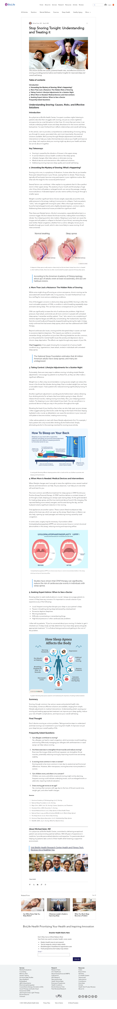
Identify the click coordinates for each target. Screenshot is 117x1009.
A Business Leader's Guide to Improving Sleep (58, 915)
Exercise (56, 12)
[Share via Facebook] (30, 884)
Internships (81, 983)
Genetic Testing (24, 975)
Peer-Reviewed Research (58, 989)
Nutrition (34, 12)
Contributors (82, 981)
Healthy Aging (77, 12)
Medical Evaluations (25, 970)
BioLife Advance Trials (57, 987)
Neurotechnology (56, 979)
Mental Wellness (45, 12)
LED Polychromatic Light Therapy (29, 992)
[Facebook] (83, 996)
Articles (80, 985)
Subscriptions (82, 979)
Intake (80, 970)
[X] (86, 996)
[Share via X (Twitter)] (33, 884)
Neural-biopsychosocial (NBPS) (60, 973)
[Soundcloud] (96, 996)
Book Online (82, 972)
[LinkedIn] (79, 996)
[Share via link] (41, 884)
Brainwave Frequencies (58, 983)
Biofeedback (23, 981)
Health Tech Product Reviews (86, 987)
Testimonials (82, 977)
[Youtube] (89, 996)
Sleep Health (66, 12)
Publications (55, 975)
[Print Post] (45, 884)
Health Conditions (56, 985)
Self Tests (81, 973)
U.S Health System (83, 975)
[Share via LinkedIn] (37, 884)
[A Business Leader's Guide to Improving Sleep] (58, 904)
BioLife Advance (24, 994)
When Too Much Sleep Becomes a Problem (82, 915)
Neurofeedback (24, 979)
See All (94, 895)
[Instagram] (92, 996)
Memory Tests (24, 973)
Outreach (22, 996)
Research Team (55, 970)
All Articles (24, 12)
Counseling (23, 972)
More (87, 12)
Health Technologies (57, 981)
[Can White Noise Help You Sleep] (32, 904)
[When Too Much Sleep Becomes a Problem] (84, 904)
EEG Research (55, 977)
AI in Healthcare (56, 972)
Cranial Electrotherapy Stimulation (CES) (31, 987)
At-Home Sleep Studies (26, 977)
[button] (54, 5)
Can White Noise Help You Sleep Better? (31, 915)
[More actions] (87, 23)
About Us (81, 989)
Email (40, 951)
